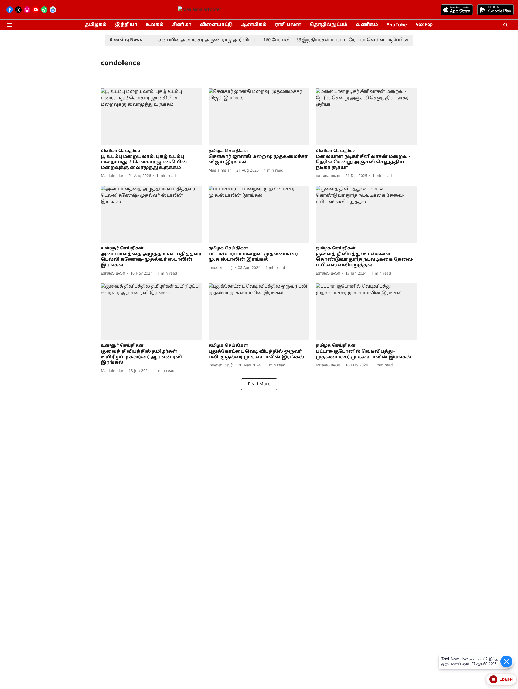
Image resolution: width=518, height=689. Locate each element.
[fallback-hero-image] (151, 116)
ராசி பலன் (288, 25)
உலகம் (154, 25)
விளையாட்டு (216, 25)
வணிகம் (367, 25)
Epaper (506, 679)
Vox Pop (424, 25)
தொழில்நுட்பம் (328, 25)
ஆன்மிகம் (254, 25)
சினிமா (181, 25)
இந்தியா (126, 25)
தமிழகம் (96, 25)
